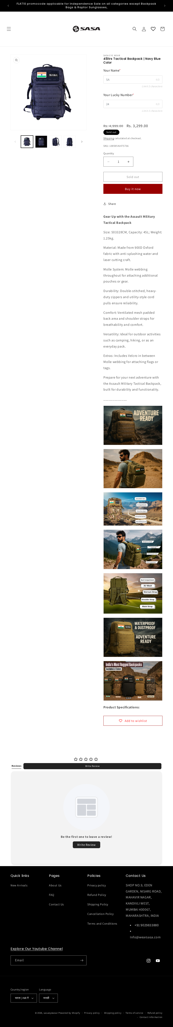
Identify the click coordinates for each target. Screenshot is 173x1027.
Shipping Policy (97, 904)
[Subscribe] (81, 960)
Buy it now (133, 189)
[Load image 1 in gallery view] (27, 142)
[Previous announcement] (8, 5)
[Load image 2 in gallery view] (41, 142)
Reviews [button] (16, 765)
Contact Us (56, 904)
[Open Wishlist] (153, 29)
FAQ (51, 895)
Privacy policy (96, 885)
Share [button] (112, 204)
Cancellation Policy (100, 914)
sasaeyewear (51, 1012)
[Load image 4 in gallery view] (70, 142)
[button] (9, 29)
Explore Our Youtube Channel (37, 948)
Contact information (151, 1017)
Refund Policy (96, 895)
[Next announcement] (164, 5)
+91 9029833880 (147, 925)
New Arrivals (19, 885)
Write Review (92, 766)
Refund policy (154, 1012)
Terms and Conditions (102, 923)
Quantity (108, 153)
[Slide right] (81, 141)
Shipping (108, 138)
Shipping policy (113, 1012)
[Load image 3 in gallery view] (55, 142)
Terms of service (134, 1012)
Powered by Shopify (69, 1012)
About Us (55, 885)
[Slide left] (15, 141)
